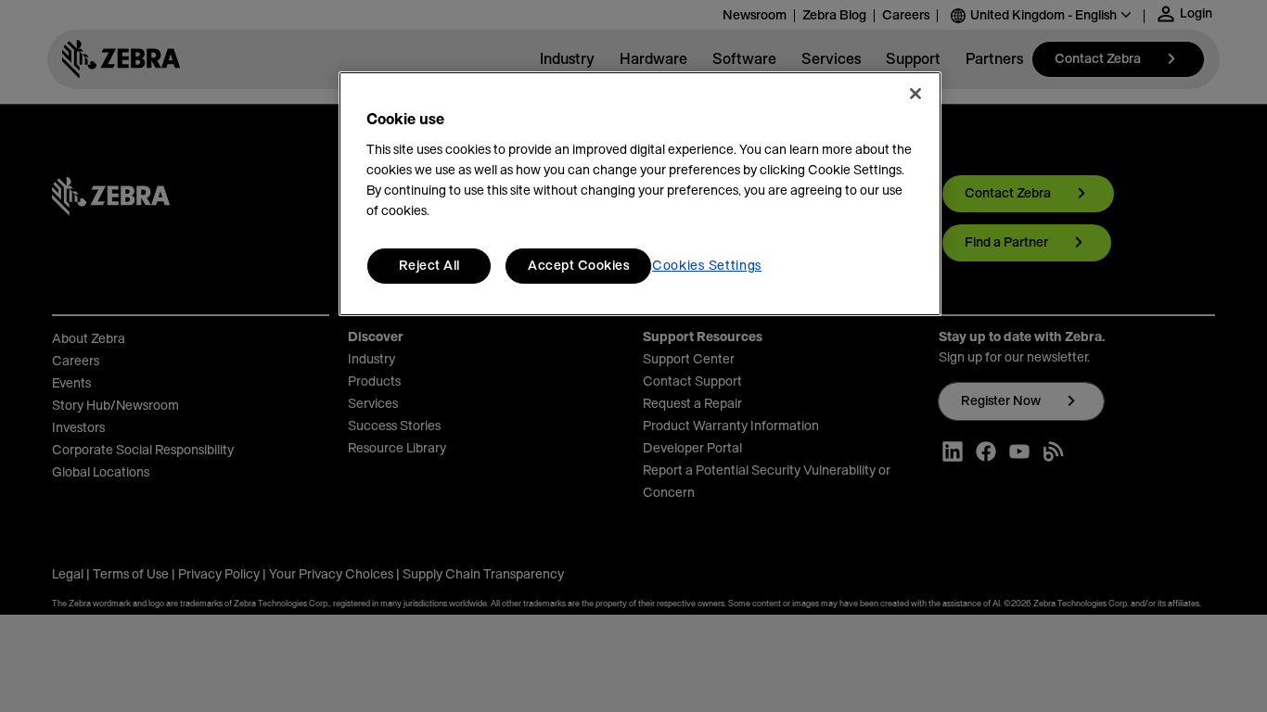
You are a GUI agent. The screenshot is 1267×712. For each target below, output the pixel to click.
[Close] (915, 93)
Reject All (429, 266)
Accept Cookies (578, 266)
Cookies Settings (706, 266)
